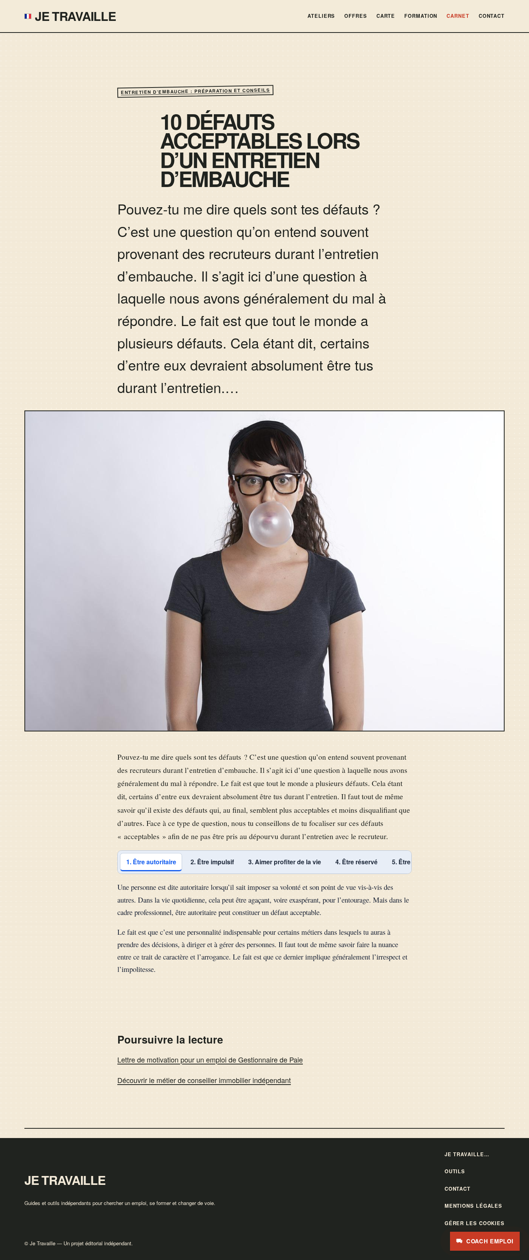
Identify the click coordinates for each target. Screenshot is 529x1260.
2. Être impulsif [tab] (212, 861)
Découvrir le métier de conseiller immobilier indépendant (204, 1080)
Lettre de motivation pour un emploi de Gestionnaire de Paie (210, 1059)
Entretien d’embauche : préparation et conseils (195, 91)
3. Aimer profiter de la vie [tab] (284, 861)
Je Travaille (75, 16)
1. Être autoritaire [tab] (151, 861)
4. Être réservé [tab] (356, 861)
